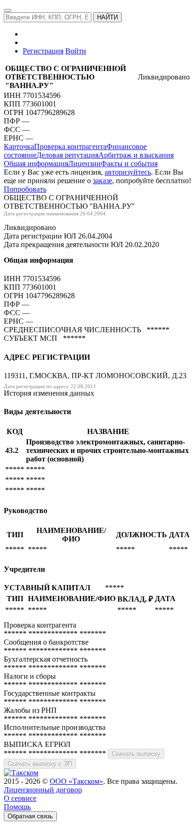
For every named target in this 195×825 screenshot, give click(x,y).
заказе (102, 181)
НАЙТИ (107, 17)
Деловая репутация (67, 155)
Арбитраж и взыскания (136, 155)
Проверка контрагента (70, 146)
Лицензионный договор (43, 790)
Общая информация (36, 164)
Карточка (19, 146)
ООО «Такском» (76, 781)
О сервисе (20, 798)
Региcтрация (43, 51)
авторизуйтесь (128, 172)
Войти (75, 51)
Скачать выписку (136, 753)
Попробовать (25, 189)
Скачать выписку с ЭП (40, 763)
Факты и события (129, 164)
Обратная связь (30, 816)
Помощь (17, 807)
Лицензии (84, 164)
